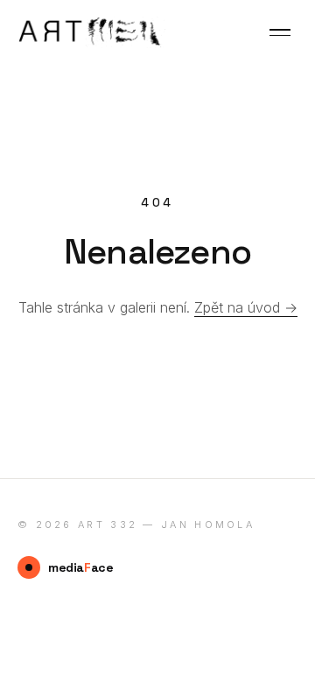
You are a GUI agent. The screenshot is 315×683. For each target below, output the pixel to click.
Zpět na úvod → (246, 307)
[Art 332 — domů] (92, 32)
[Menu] (280, 32)
